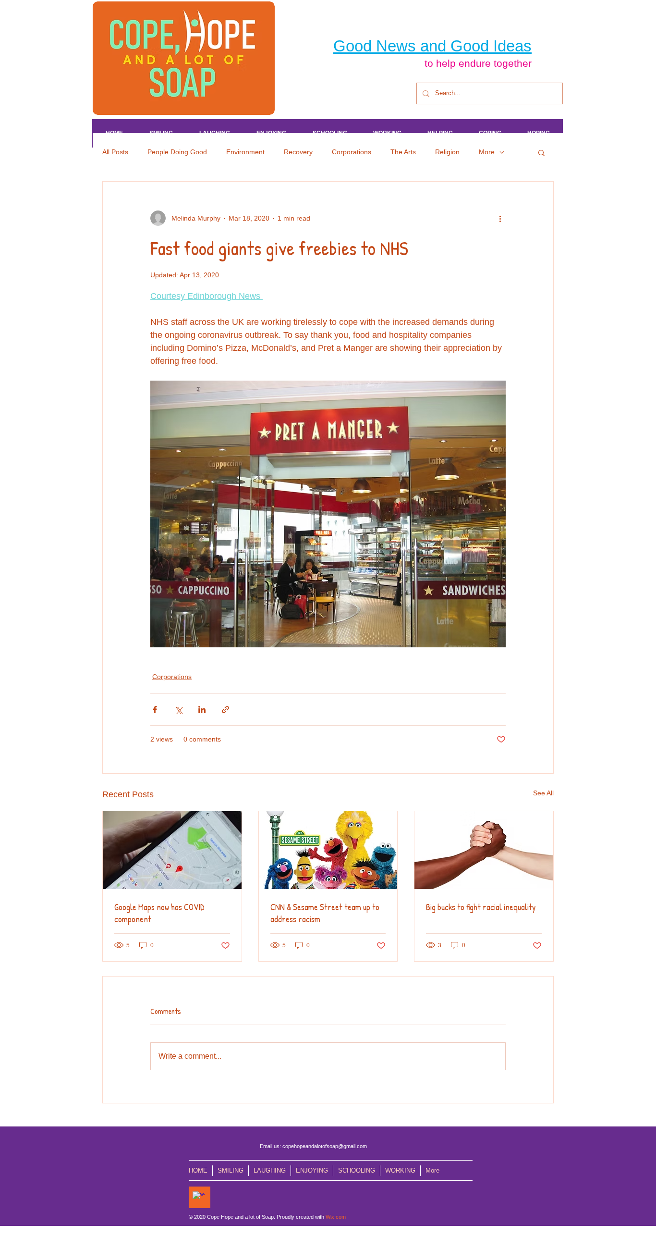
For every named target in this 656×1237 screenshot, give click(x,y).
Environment (245, 152)
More (487, 152)
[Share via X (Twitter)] (178, 709)
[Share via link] (225, 709)
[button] (541, 152)
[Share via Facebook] (154, 709)
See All (543, 793)
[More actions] (500, 218)
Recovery (298, 152)
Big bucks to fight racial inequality (481, 907)
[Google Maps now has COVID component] (172, 850)
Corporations (351, 152)
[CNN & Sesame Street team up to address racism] (328, 850)
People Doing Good (177, 152)
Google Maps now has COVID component (159, 913)
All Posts (115, 152)
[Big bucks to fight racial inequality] (483, 850)
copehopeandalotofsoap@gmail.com (324, 1146)
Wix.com (336, 1217)
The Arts (403, 152)
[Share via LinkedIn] (202, 709)
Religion (447, 152)
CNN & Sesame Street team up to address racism (324, 913)
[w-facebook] (199, 1197)
